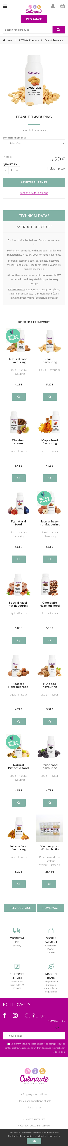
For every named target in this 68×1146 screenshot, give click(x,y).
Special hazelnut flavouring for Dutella (18, 604)
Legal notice (35, 1107)
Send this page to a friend (34, 192)
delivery (17, 941)
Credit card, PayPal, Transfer (51, 945)
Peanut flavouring (34, 117)
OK (34, 1140)
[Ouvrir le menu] (5, 6)
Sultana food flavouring (18, 848)
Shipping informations (35, 1094)
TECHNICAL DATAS (34, 216)
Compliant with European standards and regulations (51, 982)
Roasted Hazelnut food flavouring (18, 685)
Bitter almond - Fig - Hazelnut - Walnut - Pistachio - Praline (49, 861)
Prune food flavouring (50, 766)
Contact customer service (35, 1125)
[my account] (53, 6)
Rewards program (35, 1118)
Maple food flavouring (49, 442)
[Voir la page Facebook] (4, 1015)
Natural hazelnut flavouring (50, 523)
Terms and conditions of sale (35, 1100)
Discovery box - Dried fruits (49, 848)
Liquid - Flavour (18, 451)
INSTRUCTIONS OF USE (34, 227)
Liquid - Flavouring (49, 369)
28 (49, 871)
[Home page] (34, 9)
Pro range (34, 19)
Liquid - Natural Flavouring (18, 371)
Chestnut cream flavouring (18, 442)
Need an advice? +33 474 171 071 (17, 981)
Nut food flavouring (49, 685)
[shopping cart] (62, 6)
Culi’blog (35, 1015)
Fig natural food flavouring (18, 523)
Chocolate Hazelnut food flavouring (49, 604)
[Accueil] (34, 1075)
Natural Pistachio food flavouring (18, 766)
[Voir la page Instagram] (15, 1015)
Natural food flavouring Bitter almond (18, 360)
